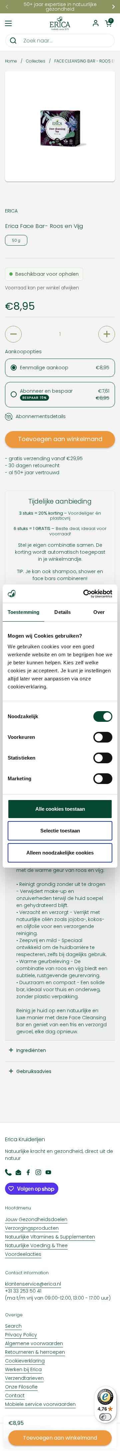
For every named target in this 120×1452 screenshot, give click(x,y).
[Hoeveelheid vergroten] (106, 334)
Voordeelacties (23, 1254)
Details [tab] (62, 612)
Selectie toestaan (60, 830)
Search (13, 1326)
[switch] (102, 737)
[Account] (95, 23)
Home (11, 61)
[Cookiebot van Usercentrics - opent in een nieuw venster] (84, 593)
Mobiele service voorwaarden (40, 1404)
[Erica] (60, 23)
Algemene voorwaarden (34, 1343)
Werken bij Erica (23, 1369)
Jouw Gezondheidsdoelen (36, 1219)
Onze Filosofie (21, 1386)
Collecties (35, 61)
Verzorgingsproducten (32, 1228)
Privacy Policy (21, 1334)
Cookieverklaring (25, 1360)
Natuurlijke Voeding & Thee (36, 1245)
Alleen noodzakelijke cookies (60, 852)
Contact (15, 1395)
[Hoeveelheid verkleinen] (13, 334)
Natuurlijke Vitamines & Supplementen (50, 1236)
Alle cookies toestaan (60, 809)
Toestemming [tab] (23, 612)
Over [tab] (99, 612)
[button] (108, 23)
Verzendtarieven (24, 1378)
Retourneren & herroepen (35, 1352)
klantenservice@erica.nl (33, 1284)
